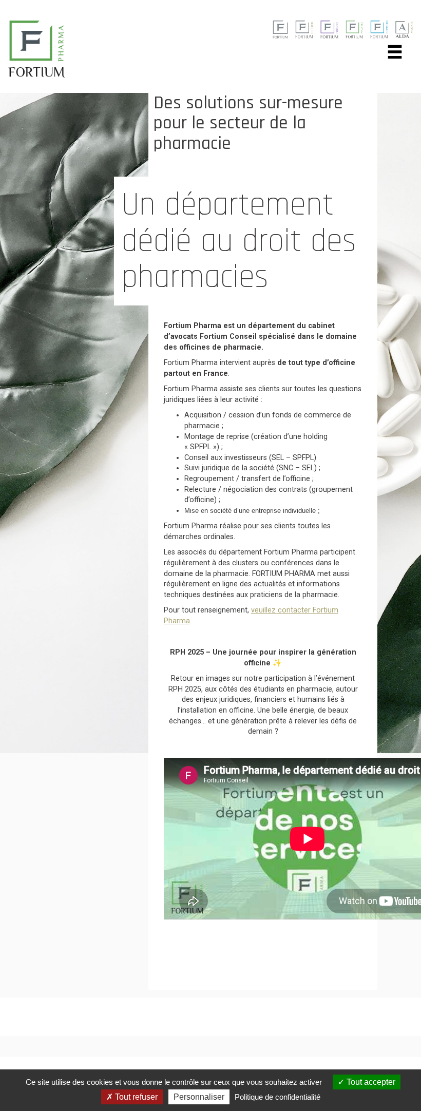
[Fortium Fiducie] (329, 29)
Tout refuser (135, 1097)
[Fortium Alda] (403, 29)
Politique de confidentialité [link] (277, 1097)
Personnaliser (199, 1097)
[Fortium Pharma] (354, 29)
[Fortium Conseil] (280, 29)
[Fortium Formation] (379, 29)
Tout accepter (370, 1082)
